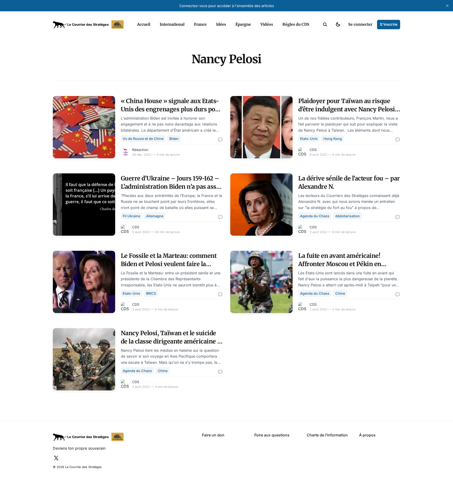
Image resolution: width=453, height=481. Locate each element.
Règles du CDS (295, 24)
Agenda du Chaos (314, 216)
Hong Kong (332, 139)
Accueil (143, 24)
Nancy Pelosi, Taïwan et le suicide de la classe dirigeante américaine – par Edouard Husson (171, 341)
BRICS (151, 293)
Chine (340, 293)
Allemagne (154, 216)
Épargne (243, 24)
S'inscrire (388, 24)
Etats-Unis (309, 139)
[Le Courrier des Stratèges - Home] (90, 24)
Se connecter (360, 24)
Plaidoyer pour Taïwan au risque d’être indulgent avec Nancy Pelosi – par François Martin (346, 109)
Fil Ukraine (131, 216)
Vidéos (266, 24)
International (172, 24)
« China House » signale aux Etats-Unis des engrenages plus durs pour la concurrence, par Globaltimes (171, 109)
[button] (325, 24)
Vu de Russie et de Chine (143, 139)
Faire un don (213, 435)
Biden (174, 139)
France (200, 24)
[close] (447, 5)
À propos (367, 435)
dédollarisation (347, 216)
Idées (221, 24)
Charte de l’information (327, 435)
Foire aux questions (271, 435)
